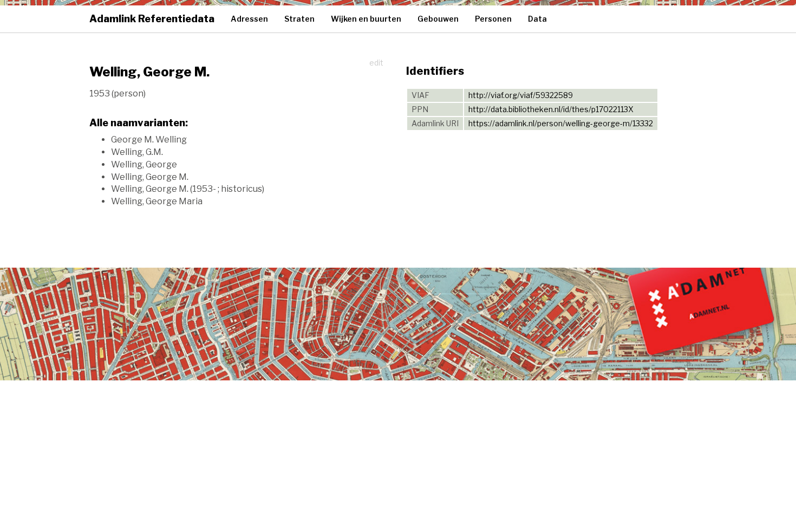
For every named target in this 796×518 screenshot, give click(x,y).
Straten (299, 18)
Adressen (249, 18)
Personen (493, 18)
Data (537, 18)
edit (376, 62)
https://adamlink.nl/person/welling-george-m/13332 (560, 123)
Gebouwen (438, 18)
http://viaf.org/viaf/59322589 (520, 95)
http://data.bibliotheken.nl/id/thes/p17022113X (551, 109)
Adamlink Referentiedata (151, 18)
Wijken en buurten (366, 18)
